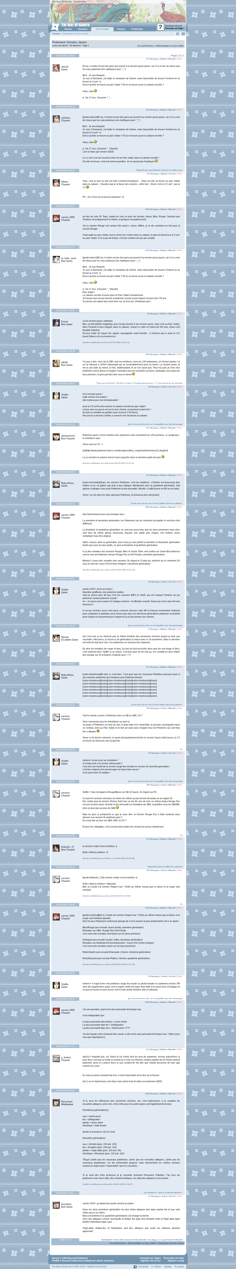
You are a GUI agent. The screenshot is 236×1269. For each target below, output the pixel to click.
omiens (65, 716)
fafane (64, 181)
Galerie (163, 59)
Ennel (64, 321)
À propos (179, 1266)
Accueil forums (145, 46)
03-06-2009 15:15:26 (65, 424)
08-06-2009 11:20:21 (65, 1193)
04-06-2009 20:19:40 (65, 836)
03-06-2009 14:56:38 (65, 351)
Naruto (55, 1258)
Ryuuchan (67, 1101)
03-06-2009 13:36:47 (65, 170)
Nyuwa (65, 637)
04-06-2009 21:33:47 (65, 867)
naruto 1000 (67, 217)
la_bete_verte (68, 258)
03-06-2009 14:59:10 (65, 383)
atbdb (64, 362)
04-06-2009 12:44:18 (65, 626)
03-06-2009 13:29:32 (65, 56)
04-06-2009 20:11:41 (65, 782)
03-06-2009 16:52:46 (65, 472)
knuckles (66, 1204)
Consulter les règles (150, 1258)
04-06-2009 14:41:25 (65, 705)
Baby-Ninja (67, 483)
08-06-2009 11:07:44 (65, 1090)
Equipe (167, 1266)
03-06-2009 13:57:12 (65, 247)
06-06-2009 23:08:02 (65, 973)
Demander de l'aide (174, 1258)
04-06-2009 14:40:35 (65, 664)
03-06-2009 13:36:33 (65, 107)
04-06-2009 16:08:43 (65, 750)
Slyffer (65, 394)
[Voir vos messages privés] (183, 33)
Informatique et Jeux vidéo (170, 46)
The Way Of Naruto (62, 1)
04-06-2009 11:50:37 (65, 578)
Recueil (172, 59)
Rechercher (80, 1)
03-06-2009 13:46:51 (65, 206)
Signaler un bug (176, 1260)
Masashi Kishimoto (78, 1258)
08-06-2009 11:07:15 (65, 1046)
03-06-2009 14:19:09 (65, 310)
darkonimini (68, 435)
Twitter (157, 1266)
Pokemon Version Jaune (69, 42)
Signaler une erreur (150, 1260)
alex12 (64, 66)
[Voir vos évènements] (177, 33)
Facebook (143, 1266)
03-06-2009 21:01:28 (65, 504)
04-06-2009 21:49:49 (65, 905)
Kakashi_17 (67, 847)
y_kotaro (66, 1057)
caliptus (65, 117)
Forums (56, 33)
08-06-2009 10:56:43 (65, 999)
